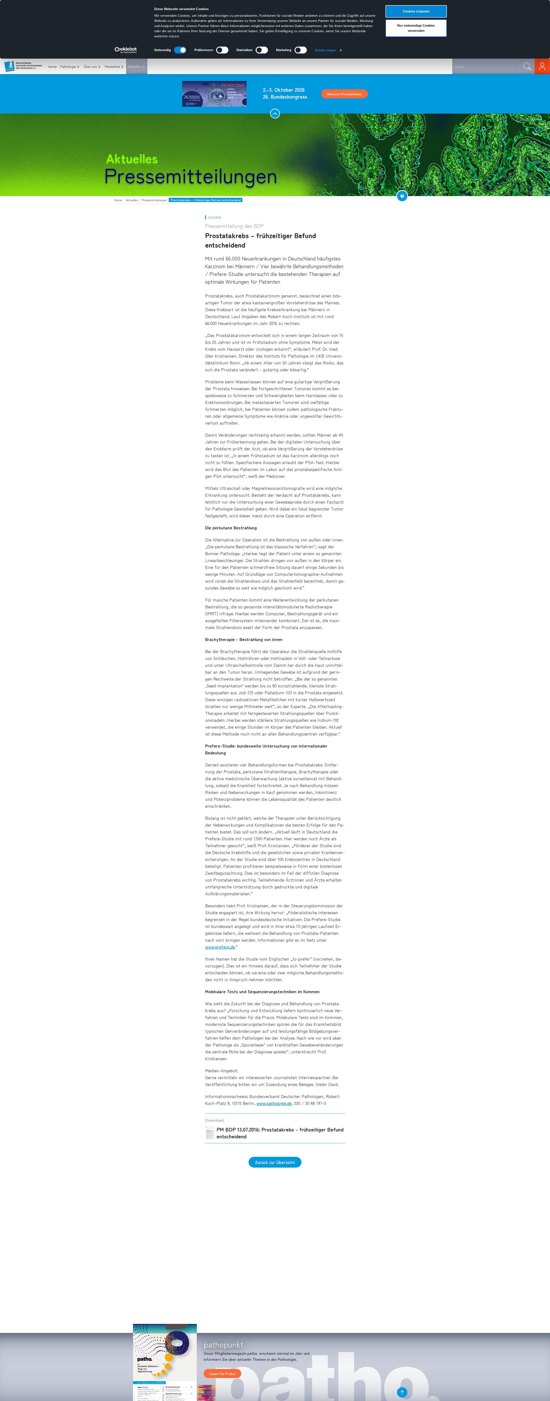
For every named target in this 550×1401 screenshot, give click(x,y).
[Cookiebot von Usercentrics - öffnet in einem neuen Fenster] (126, 50)
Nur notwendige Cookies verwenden (416, 28)
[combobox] (485, 66)
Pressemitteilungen (191, 174)
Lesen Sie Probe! (222, 1373)
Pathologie (68, 66)
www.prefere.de (220, 947)
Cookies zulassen (416, 11)
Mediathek (112, 66)
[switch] (222, 50)
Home (52, 66)
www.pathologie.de (274, 1103)
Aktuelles (134, 66)
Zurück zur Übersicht (275, 1162)
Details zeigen (325, 50)
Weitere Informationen (344, 93)
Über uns (90, 66)
